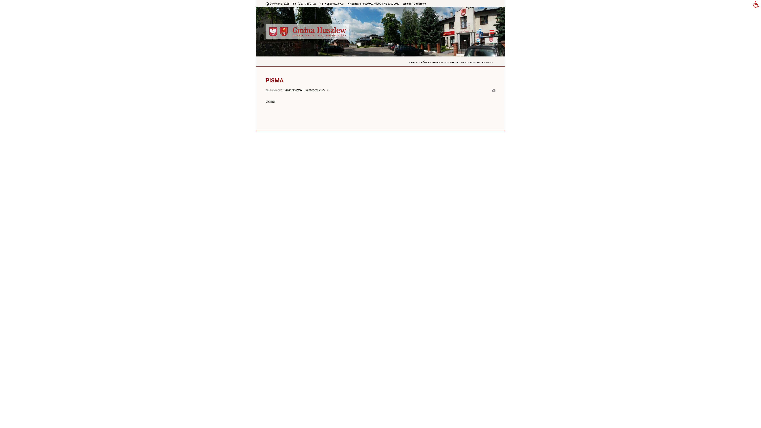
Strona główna (419, 63)
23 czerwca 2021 (315, 90)
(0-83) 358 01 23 (307, 3)
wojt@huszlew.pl (334, 3)
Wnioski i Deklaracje (414, 3)
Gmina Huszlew (293, 90)
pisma (270, 101)
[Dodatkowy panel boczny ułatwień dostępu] (756, 5)
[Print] (493, 90)
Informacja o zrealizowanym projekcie (457, 63)
